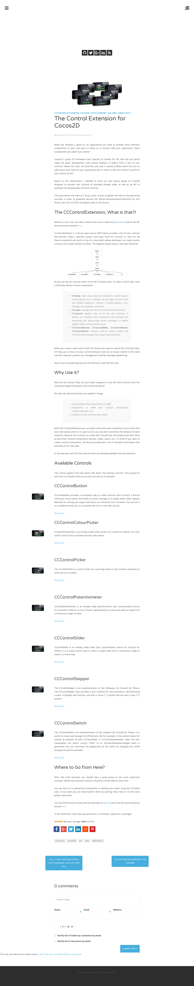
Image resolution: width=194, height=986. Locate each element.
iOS (109, 113)
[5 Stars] (62, 821)
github (121, 222)
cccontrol (59, 840)
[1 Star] (55, 821)
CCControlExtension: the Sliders (130, 861)
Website (117, 909)
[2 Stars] (57, 821)
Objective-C (124, 113)
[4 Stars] (61, 821)
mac (87, 840)
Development (99, 113)
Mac (114, 113)
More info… (59, 513)
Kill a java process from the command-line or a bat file (63, 863)
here (79, 225)
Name (67, 910)
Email (97, 910)
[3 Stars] (59, 821)
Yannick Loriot (97, 30)
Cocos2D (85, 113)
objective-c (97, 840)
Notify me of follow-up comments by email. (79, 935)
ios (80, 840)
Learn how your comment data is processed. (60, 954)
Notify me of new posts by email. (74, 941)
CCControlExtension (66, 113)
